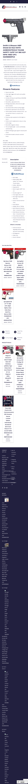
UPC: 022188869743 (20, 150)
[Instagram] (6, 487)
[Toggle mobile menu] (25, 7)
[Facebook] (2, 487)
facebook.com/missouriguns (8, 478)
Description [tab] (4, 159)
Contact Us (13, 483)
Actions (14, 142)
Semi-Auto (15, 146)
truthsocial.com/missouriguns (9, 482)
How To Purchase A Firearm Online (13, 453)
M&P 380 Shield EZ (12, 144)
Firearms (5, 144)
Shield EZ (5, 150)
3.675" (7, 148)
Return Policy (13, 467)
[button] (24, 19)
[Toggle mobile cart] (19, 7)
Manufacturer (20, 144)
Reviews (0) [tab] (4, 162)
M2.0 (19, 148)
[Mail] (4, 487)
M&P (16, 148)
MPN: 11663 (23, 148)
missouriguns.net (6, 474)
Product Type (10, 146)
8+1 (14, 148)
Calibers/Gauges (20, 142)
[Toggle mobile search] (22, 7)
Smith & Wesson (23, 146)
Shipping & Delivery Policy (13, 461)
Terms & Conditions (14, 473)
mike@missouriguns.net (7, 471)
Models (4, 146)
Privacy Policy (13, 478)
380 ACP (10, 142)
